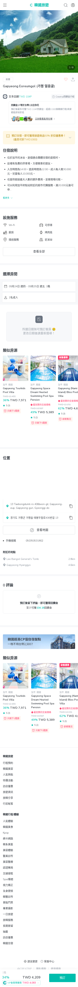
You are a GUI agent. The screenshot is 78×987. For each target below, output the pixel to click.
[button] (39, 137)
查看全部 (39, 252)
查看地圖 (42, 530)
